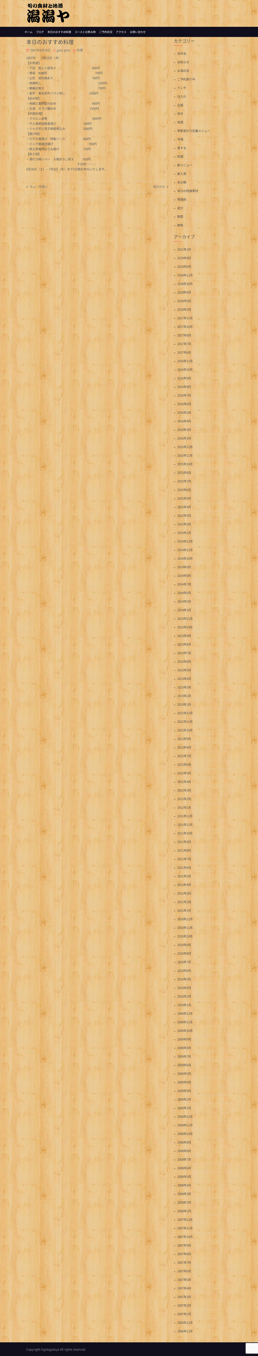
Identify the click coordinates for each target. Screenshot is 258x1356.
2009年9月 (184, 1039)
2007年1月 (184, 1314)
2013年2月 (184, 696)
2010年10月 (185, 936)
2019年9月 (184, 258)
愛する (181, 148)
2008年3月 (184, 1193)
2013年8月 (184, 644)
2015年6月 (184, 489)
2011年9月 (184, 841)
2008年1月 (184, 1211)
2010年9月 (184, 944)
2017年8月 (184, 335)
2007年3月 (184, 1296)
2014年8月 (184, 575)
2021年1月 (184, 249)
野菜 (180, 216)
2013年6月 (184, 661)
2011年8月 (184, 850)
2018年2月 (184, 309)
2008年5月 (184, 1176)
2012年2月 (184, 799)
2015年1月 (184, 532)
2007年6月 (184, 1271)
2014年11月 (185, 550)
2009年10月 (185, 1030)
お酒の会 (183, 70)
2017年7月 (184, 343)
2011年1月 (184, 910)
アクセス (121, 32)
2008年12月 (185, 1116)
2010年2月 (184, 996)
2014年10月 (185, 558)
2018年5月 (184, 301)
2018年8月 (184, 292)
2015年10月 (185, 464)
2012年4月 (184, 781)
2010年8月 (184, 953)
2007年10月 (185, 1236)
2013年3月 (184, 687)
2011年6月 (184, 867)
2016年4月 (184, 421)
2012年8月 (184, 747)
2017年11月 (185, 318)
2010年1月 (184, 1005)
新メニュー (184, 165)
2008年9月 (184, 1142)
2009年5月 (184, 1073)
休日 (180, 113)
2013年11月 (185, 618)
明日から (159, 187)
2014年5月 (184, 601)
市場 (180, 139)
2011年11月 (185, 824)
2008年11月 (185, 1125)
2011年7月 (184, 859)
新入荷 (181, 173)
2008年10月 (185, 1133)
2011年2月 (184, 902)
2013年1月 (184, 704)
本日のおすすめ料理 (59, 32)
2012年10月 (185, 730)
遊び (180, 208)
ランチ (181, 88)
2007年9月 (184, 1245)
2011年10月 (185, 833)
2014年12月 (185, 541)
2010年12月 (185, 919)
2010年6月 (184, 970)
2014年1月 (184, 610)
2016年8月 (184, 386)
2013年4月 (184, 678)
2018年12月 (185, 275)
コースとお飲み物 (85, 32)
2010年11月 (185, 927)
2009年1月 (184, 1108)
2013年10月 (185, 627)
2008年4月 (184, 1185)
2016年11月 (185, 361)
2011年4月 (184, 884)
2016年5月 (184, 412)
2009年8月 (184, 1048)
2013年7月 (184, 653)
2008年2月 (184, 1202)
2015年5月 (184, 498)
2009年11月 (185, 1022)
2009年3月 (184, 1090)
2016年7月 (184, 395)
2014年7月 (184, 584)
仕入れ (181, 96)
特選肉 (181, 199)
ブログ (40, 32)
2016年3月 (184, 429)
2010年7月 (184, 962)
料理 (80, 50)
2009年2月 (184, 1099)
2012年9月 (184, 738)
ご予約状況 (105, 32)
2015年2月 (184, 524)
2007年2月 (184, 1305)
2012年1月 (184, 807)
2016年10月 (185, 369)
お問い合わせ (138, 32)
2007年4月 (184, 1288)
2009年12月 (185, 1013)
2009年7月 (184, 1056)
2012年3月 (184, 790)
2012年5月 (184, 773)
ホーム (28, 32)
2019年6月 (184, 266)
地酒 (180, 122)
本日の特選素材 (187, 191)
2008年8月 (184, 1151)
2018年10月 (185, 283)
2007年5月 (184, 1279)
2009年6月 (184, 1065)
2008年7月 (184, 1159)
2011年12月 (185, 816)
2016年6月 (184, 404)
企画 (180, 105)
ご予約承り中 (186, 79)
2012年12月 (185, 713)
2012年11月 (185, 721)
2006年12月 (185, 1322)
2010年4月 (184, 987)
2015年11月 (185, 455)
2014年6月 (184, 592)
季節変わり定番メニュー (193, 130)
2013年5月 (184, 670)
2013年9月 (184, 635)
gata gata (63, 50)
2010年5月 (184, 979)
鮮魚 (180, 225)
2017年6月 (184, 352)
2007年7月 (184, 1262)
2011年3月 (184, 893)
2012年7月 (184, 756)
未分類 (181, 182)
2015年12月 (185, 447)
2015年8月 (184, 472)
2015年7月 (184, 481)
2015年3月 (184, 515)
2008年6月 (184, 1168)
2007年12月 (185, 1219)
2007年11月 (185, 1228)
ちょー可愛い (39, 187)
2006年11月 (185, 1331)
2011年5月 (184, 876)
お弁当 (181, 53)
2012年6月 (184, 764)
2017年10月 (185, 326)
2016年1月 (184, 438)
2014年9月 (184, 567)
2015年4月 (184, 507)
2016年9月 (184, 378)
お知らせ (183, 62)
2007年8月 (184, 1254)
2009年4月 (184, 1082)
